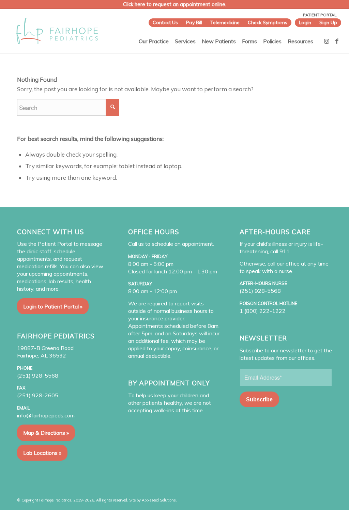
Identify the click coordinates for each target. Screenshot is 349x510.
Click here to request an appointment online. (174, 4)
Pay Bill (194, 22)
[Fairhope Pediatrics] (57, 31)
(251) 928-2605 (37, 395)
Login (305, 22)
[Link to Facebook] (337, 41)
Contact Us (165, 22)
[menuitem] (165, 23)
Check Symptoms (267, 22)
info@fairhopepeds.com (46, 415)
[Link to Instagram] (327, 41)
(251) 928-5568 (37, 375)
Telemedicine (225, 22)
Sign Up (328, 22)
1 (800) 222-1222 (263, 310)
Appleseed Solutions (159, 500)
